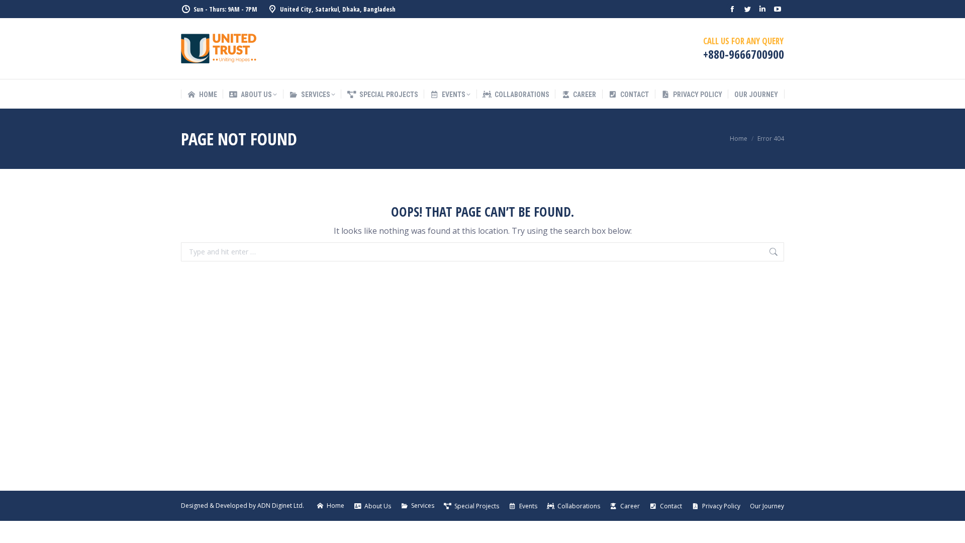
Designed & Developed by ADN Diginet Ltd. (242, 505)
